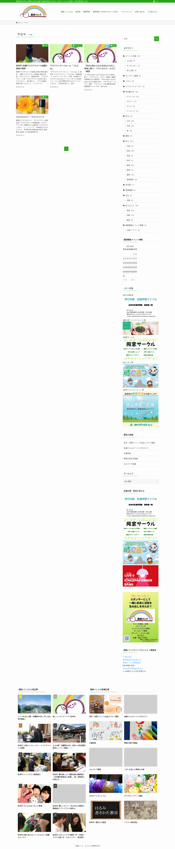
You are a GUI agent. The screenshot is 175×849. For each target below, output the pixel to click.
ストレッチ (133, 96)
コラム (129, 81)
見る (128, 195)
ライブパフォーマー (134, 86)
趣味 (130, 175)
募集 (128, 136)
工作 (130, 121)
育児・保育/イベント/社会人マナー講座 (139, 443)
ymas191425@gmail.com (133, 668)
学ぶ (129, 141)
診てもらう (131, 206)
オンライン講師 (133, 76)
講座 (130, 165)
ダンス (131, 106)
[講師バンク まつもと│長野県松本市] (34, 12)
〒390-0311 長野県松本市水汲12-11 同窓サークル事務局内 (132, 660)
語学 (130, 160)
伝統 (130, 146)
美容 (130, 156)
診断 (130, 215)
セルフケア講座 (130, 464)
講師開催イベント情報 (135, 225)
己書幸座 (127, 453)
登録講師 (130, 190)
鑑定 (130, 220)
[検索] (157, 1)
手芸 (130, 126)
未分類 (129, 185)
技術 (130, 151)
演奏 (130, 200)
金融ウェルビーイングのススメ (136, 448)
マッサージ (132, 111)
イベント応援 (132, 56)
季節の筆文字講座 (131, 459)
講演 (130, 170)
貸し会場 (131, 70)
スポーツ (131, 101)
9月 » (133, 280)
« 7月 (125, 280)
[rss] (154, 1)
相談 (130, 210)
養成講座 (132, 179)
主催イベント (133, 230)
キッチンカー (133, 66)
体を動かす (131, 92)
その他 (131, 61)
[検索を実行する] (156, 38)
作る (129, 116)
